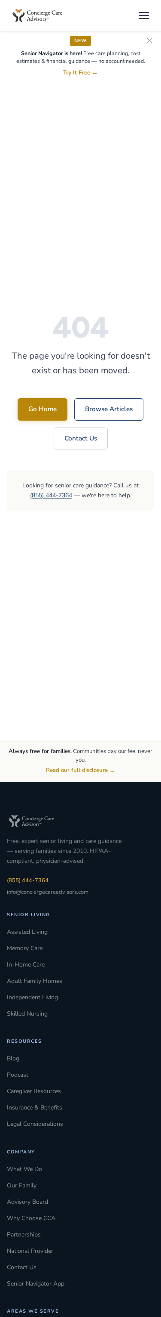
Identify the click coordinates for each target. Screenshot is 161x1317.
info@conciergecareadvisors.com (47, 892)
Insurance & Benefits (34, 1107)
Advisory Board (27, 1202)
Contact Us (80, 438)
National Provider (30, 1251)
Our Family (21, 1185)
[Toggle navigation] (144, 15)
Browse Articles (109, 409)
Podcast (17, 1075)
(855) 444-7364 (51, 495)
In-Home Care (26, 965)
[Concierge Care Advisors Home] (41, 15)
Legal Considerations (35, 1124)
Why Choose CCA (31, 1218)
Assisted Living (27, 932)
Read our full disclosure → (80, 770)
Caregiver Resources (34, 1091)
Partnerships (24, 1234)
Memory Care (25, 948)
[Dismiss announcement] (149, 41)
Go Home (42, 409)
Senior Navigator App (35, 1284)
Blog (13, 1058)
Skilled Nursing (27, 1014)
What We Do (24, 1169)
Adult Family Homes (34, 981)
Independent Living (32, 997)
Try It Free (80, 72)
